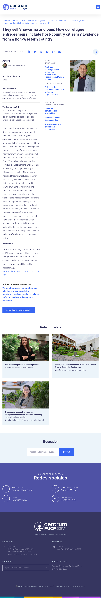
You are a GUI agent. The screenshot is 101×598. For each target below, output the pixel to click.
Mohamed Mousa (16, 65)
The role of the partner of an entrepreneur (21, 365)
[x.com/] (6, 498)
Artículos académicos (16, 21)
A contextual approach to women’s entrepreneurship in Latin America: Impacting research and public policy (23, 414)
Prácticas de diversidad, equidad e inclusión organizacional (25, 23)
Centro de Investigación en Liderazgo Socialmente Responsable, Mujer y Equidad (58, 21)
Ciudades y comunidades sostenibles (51, 110)
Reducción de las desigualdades (52, 118)
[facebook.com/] (6, 488)
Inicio (4, 21)
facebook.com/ (18, 487)
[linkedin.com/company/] (55, 488)
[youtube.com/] (55, 498)
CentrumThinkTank (22, 490)
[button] (98, 7)
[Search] (46, 568)
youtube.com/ (66, 497)
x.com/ (14, 497)
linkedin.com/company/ (70, 487)
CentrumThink (68, 490)
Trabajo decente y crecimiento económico (53, 126)
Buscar (66, 452)
